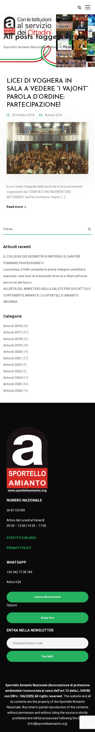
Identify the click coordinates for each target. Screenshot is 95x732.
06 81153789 (16, 510)
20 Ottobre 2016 (23, 115)
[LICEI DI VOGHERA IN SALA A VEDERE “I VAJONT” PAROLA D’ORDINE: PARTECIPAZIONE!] (47, 151)
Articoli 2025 (12, 384)
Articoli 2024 (12, 377)
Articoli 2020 (12, 351)
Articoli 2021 (12, 358)
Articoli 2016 (53, 115)
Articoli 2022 (12, 364)
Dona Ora (47, 617)
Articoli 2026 (12, 390)
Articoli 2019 (12, 345)
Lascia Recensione (47, 596)
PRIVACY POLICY (19, 548)
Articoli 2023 (12, 371)
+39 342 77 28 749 (19, 572)
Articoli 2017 (12, 332)
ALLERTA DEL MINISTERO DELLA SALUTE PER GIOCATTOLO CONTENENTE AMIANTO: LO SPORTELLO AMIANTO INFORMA (47, 295)
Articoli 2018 (12, 339)
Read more (15, 206)
